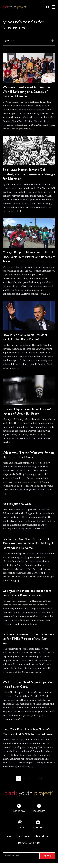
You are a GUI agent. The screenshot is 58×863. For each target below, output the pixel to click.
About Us (34, 842)
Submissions (40, 836)
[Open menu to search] (47, 7)
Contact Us (13, 836)
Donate (22, 842)
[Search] (52, 40)
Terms (27, 836)
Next (40, 779)
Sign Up (47, 856)
